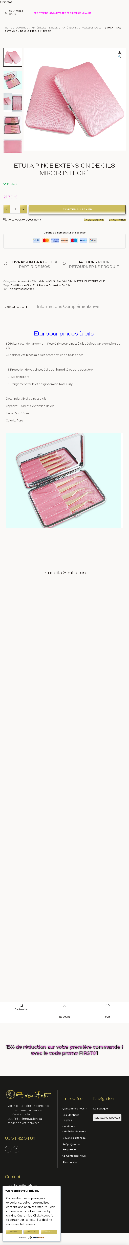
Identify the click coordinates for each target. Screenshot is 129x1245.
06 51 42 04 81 (20, 1138)
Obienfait (6, 2)
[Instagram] (16, 1149)
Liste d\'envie (96, 220)
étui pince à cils (21, 285)
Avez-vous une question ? (24, 219)
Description (15, 306)
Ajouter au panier (77, 209)
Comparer (119, 220)
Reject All (31, 1232)
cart (107, 1016)
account (64, 1016)
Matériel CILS (46, 281)
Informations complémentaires (68, 306)
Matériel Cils (70, 27)
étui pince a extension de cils (51, 285)
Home (8, 27)
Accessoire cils (91, 27)
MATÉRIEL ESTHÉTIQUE (45, 27)
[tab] (17, 309)
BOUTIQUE (22, 27)
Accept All (49, 1232)
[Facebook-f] (8, 1149)
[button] (119, 55)
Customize (14, 1232)
